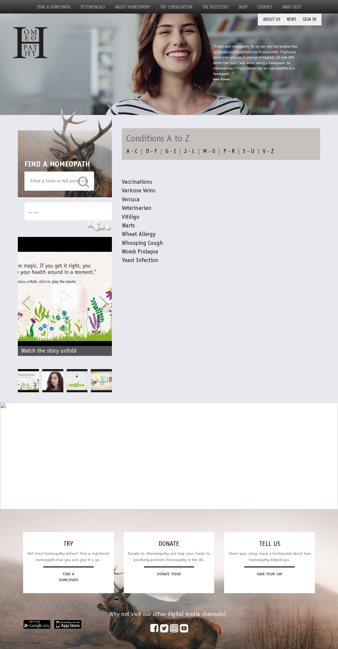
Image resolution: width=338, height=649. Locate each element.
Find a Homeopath (53, 7)
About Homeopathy (132, 7)
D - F (151, 151)
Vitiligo (130, 216)
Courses (264, 7)
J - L (189, 151)
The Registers (215, 7)
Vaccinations (137, 181)
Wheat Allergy (138, 234)
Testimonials (92, 7)
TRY (68, 544)
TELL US (269, 544)
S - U (248, 151)
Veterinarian (137, 208)
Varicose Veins (138, 190)
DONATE (168, 544)
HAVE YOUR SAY (269, 574)
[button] (103, 303)
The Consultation (176, 7)
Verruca (131, 199)
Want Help (291, 7)
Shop (242, 7)
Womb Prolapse (140, 251)
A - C (132, 151)
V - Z (268, 151)
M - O (209, 151)
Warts (128, 225)
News (291, 19)
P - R (229, 151)
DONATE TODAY (169, 574)
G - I (170, 151)
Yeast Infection (140, 260)
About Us (271, 19)
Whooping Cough (142, 243)
